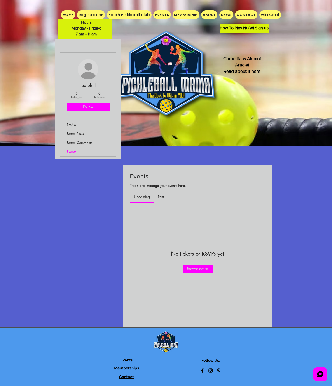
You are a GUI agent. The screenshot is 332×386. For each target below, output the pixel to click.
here (255, 71)
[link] (142, 197)
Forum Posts (75, 134)
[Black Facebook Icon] (202, 370)
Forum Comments (79, 143)
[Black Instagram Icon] (210, 370)
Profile (71, 125)
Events (71, 152)
